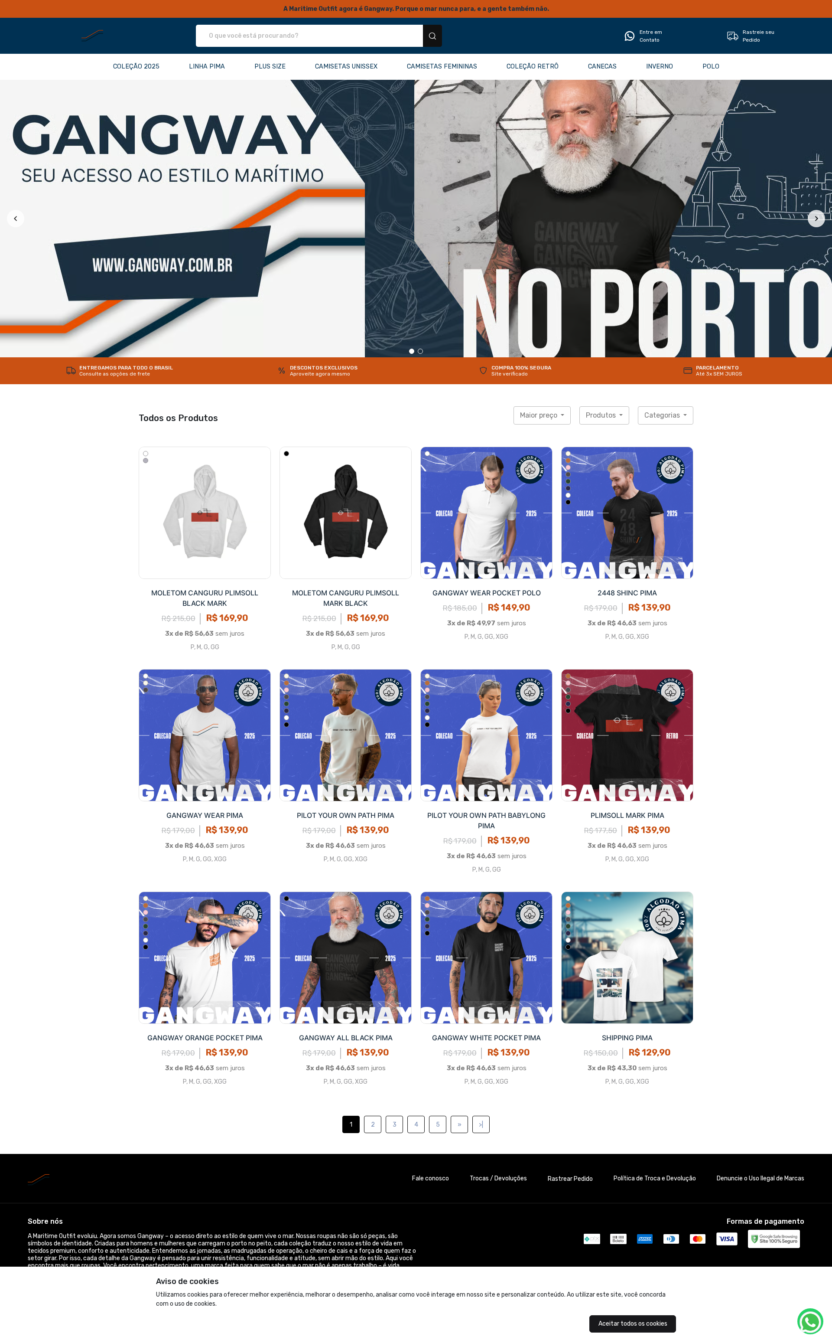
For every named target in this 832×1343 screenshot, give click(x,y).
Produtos (602, 415)
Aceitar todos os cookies (632, 1323)
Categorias (663, 415)
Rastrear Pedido (570, 1179)
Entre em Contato (651, 36)
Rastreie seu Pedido (758, 36)
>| (481, 1124)
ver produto (205, 512)
